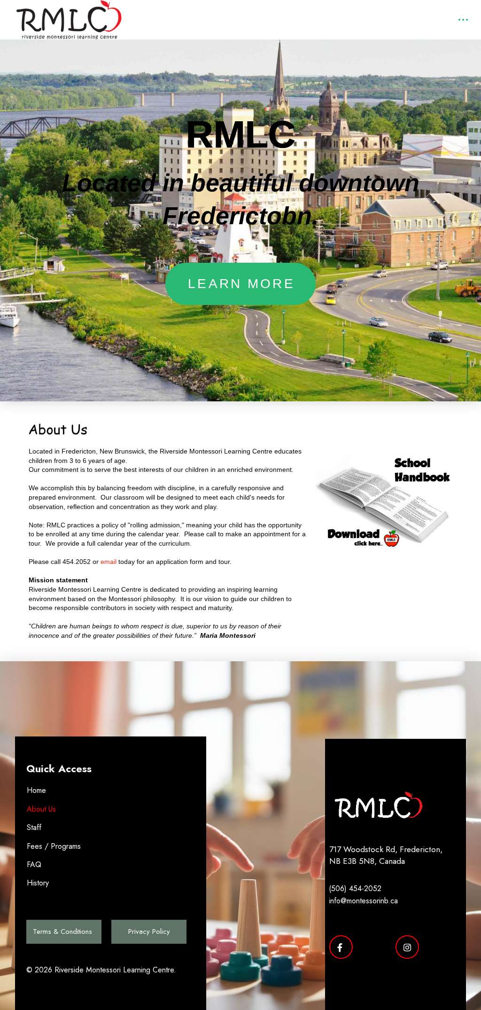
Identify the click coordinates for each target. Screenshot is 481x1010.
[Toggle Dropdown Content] (462, 19)
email (108, 561)
